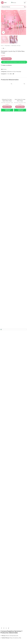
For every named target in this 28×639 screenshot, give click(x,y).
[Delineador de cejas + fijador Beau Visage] (7, 130)
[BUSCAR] (24, 7)
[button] (14, 62)
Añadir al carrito (6, 58)
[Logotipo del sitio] (13, 2)
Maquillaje (3, 183)
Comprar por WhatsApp (8, 191)
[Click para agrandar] (3, 32)
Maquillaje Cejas (9, 183)
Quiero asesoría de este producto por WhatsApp (14, 62)
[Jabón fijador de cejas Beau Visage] (20, 130)
